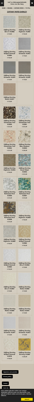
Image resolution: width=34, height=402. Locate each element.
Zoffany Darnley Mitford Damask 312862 (24, 241)
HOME (4, 8)
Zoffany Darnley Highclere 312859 (24, 216)
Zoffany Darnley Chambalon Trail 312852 (9, 146)
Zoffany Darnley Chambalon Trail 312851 (24, 122)
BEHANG (9, 8)
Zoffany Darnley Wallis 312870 (24, 309)
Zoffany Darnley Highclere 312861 (24, 31)
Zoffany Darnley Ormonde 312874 (9, 76)
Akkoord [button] (27, 399)
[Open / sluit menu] (2, 3)
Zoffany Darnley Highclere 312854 (9, 169)
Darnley (27, 8)
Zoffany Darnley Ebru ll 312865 (24, 264)
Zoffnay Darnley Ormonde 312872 (24, 52)
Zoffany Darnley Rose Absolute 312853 (24, 146)
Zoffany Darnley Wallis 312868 (24, 288)
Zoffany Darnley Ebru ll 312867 (9, 288)
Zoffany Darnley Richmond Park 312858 (9, 217)
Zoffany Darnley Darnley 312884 (24, 353)
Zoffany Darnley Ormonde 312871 (9, 331)
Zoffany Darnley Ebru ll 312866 (9, 31)
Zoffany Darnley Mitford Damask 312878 (9, 354)
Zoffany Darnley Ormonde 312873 (24, 331)
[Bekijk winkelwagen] (32, 3)
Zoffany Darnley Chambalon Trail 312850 (9, 122)
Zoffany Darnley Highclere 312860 (9, 240)
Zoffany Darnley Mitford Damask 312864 (9, 53)
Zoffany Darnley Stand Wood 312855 (24, 170)
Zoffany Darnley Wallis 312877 (9, 98)
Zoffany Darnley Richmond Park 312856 (9, 193)
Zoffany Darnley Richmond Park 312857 (24, 193)
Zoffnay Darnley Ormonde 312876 (24, 76)
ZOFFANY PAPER (19, 8)
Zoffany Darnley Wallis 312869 (9, 309)
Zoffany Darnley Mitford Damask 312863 (9, 265)
